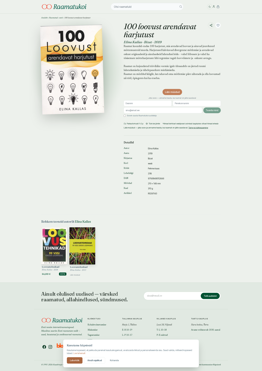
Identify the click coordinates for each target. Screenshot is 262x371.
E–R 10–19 (127, 330)
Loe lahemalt (79, 353)
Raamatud (53, 18)
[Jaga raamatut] (211, 25)
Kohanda (114, 360)
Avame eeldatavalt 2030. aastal (205, 330)
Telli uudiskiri (210, 296)
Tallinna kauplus (132, 319)
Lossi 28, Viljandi (164, 325)
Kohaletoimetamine (97, 325)
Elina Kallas (133, 42)
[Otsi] (180, 6)
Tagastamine (94, 335)
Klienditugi (94, 319)
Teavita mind (212, 110)
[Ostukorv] (218, 6)
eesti (61, 18)
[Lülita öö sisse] (209, 6)
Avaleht (44, 18)
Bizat (148, 42)
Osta (62, 274)
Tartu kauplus (199, 319)
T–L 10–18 (162, 330)
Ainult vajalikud (94, 360)
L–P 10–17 (127, 335)
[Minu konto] (213, 6)
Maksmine (93, 330)
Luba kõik (74, 360)
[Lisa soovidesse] (218, 25)
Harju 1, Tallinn (129, 325)
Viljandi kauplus (166, 319)
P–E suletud (162, 335)
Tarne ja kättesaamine (198, 127)
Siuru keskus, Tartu (199, 325)
